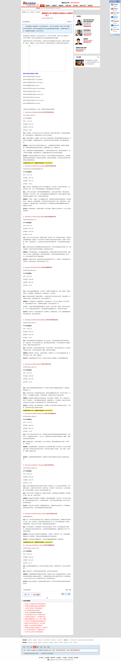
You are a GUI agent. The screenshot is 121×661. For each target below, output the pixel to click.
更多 (98, 57)
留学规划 (90, 5)
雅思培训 (66, 642)
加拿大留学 (68, 5)
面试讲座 (30, 642)
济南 (59, 8)
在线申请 (35, 642)
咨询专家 (75, 5)
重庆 (52, 8)
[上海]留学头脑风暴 (82, 640)
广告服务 (64, 657)
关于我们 (41, 657)
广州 (44, 8)
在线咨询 (115, 6)
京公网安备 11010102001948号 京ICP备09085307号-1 (61, 659)
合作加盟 (70, 657)
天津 (47, 8)
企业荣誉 (47, 657)
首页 (42, 5)
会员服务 (58, 657)
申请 (90, 26)
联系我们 (76, 657)
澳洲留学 (61, 5)
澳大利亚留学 (47, 640)
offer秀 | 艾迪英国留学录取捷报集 (33, 612)
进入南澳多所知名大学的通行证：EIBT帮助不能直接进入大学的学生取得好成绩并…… (92, 62)
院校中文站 (83, 5)
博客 (84, 26)
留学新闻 (38, 12)
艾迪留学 (44, 18)
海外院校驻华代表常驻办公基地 (31, 653)
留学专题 (75, 642)
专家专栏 (61, 642)
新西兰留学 (59, 640)
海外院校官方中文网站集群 (47, 653)
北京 (42, 8)
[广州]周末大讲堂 (73, 640)
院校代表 (40, 642)
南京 (49, 8)
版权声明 (53, 657)
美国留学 (54, 5)
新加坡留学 (53, 640)
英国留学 (47, 5)
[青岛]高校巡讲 (90, 640)
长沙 (57, 8)
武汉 (54, 8)
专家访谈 (56, 642)
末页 (69, 594)
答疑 (87, 26)
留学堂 (70, 642)
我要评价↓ (69, 21)
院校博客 (51, 642)
